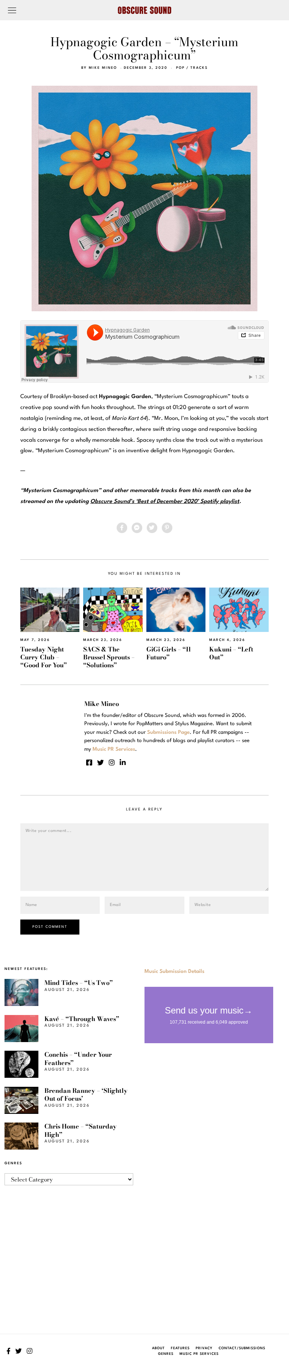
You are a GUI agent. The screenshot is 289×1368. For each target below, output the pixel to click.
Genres (165, 1354)
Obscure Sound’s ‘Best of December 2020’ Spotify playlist (164, 501)
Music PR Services (199, 1354)
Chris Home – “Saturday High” (80, 1130)
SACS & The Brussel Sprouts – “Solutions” (109, 657)
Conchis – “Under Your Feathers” (78, 1058)
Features (180, 1348)
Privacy (204, 1348)
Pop (180, 68)
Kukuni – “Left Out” (231, 653)
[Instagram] (112, 762)
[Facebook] (122, 528)
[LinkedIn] (123, 762)
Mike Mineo (103, 68)
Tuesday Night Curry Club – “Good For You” (43, 657)
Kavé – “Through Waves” (81, 1019)
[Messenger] (137, 528)
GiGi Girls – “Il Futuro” (168, 653)
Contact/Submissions (242, 1348)
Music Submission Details (174, 971)
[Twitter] (152, 528)
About (158, 1348)
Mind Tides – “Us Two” (78, 983)
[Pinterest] (167, 528)
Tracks (199, 68)
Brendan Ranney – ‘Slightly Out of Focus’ (86, 1094)
